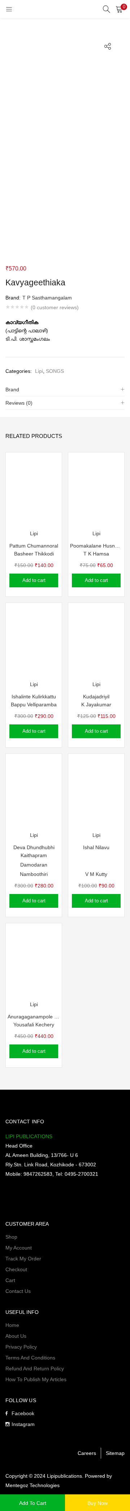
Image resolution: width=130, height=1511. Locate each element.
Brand (12, 389)
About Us (15, 1336)
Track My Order (23, 1258)
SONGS (55, 371)
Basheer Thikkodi (34, 554)
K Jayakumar (96, 704)
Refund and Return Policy (34, 1368)
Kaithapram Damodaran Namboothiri (34, 864)
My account (18, 1248)
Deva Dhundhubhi (34, 847)
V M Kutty (96, 874)
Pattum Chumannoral (33, 546)
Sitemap (115, 1453)
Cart (10, 1280)
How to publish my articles (35, 1379)
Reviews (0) (18, 403)
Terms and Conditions (30, 1358)
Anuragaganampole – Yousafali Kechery (34, 1017)
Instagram (23, 1424)
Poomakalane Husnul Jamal (96, 546)
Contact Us (18, 1291)
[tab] (65, 389)
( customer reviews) (55, 307)
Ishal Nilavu (96, 847)
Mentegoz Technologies (32, 1485)
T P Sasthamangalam (47, 298)
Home (12, 1325)
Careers (87, 1453)
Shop (11, 1237)
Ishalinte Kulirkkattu (34, 696)
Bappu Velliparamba (34, 704)
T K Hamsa (96, 554)
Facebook (23, 1413)
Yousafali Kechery (33, 1024)
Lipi (39, 371)
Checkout (16, 1269)
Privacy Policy (21, 1347)
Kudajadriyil (96, 696)
